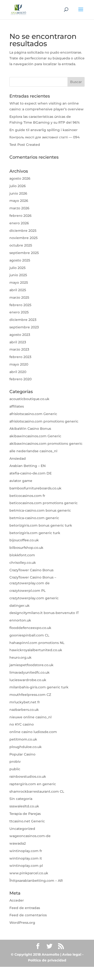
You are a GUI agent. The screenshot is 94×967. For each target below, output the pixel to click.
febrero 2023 (20, 357)
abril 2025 (17, 290)
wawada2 (17, 843)
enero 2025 (19, 312)
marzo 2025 (19, 297)
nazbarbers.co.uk (24, 709)
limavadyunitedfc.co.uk (29, 672)
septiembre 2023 (24, 327)
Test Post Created (24, 144)
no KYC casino (21, 724)
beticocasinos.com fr (27, 496)
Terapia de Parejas (25, 814)
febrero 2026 (20, 215)
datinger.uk (19, 605)
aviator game (20, 481)
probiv (15, 761)
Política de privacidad (47, 960)
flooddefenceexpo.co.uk (30, 628)
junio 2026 (18, 193)
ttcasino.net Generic (27, 821)
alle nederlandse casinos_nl (33, 451)
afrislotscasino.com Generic (33, 414)
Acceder (16, 900)
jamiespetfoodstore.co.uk (31, 665)
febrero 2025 (20, 305)
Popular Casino (22, 754)
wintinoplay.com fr (25, 851)
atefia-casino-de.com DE (30, 473)
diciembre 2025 (22, 230)
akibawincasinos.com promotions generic (45, 443)
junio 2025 (18, 275)
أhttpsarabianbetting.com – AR (36, 880)
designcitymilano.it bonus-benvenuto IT (44, 613)
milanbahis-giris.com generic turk (38, 687)
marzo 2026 (19, 208)
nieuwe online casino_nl (30, 717)
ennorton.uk (20, 620)
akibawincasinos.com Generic (35, 436)
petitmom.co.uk (23, 739)
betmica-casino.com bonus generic (40, 510)
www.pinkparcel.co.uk (28, 873)
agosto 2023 (19, 334)
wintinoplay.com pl (26, 865)
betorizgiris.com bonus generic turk (40, 525)
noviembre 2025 (23, 238)
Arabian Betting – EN (27, 466)
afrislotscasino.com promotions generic (43, 421)
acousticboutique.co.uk (29, 399)
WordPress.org (22, 922)
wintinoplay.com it (25, 858)
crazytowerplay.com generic (34, 598)
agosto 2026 (19, 178)
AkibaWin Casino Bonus (30, 428)
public (14, 769)
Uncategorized (22, 828)
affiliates (16, 406)
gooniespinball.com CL (29, 635)
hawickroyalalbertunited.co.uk (35, 650)
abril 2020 (17, 372)
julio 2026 (17, 186)
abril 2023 (17, 342)
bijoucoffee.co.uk (24, 540)
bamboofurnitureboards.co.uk (35, 488)
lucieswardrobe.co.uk (27, 680)
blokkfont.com (22, 555)
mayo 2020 (18, 364)
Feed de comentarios (28, 915)
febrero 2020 (20, 379)
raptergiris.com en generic (32, 784)
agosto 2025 (19, 260)
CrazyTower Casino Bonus (31, 570)
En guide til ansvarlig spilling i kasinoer (43, 130)
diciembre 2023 (22, 320)
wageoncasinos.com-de (30, 836)
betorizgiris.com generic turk (34, 533)
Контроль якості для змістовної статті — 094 (44, 137)
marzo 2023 (19, 349)
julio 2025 (17, 268)
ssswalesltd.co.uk (24, 806)
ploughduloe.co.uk (25, 747)
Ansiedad (17, 458)
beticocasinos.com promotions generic (43, 503)
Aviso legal (71, 954)
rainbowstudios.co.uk (27, 776)
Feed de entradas (24, 908)
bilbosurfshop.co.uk (26, 547)
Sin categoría (20, 799)
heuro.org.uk (20, 657)
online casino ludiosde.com (33, 732)
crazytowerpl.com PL (27, 590)
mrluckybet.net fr (24, 702)
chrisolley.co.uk (22, 562)
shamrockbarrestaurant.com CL (36, 791)
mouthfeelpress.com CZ (30, 694)
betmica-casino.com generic (34, 518)
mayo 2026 (18, 200)
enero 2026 (19, 223)
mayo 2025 (18, 282)
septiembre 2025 (24, 253)
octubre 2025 (20, 245)
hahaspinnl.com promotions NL (36, 643)
